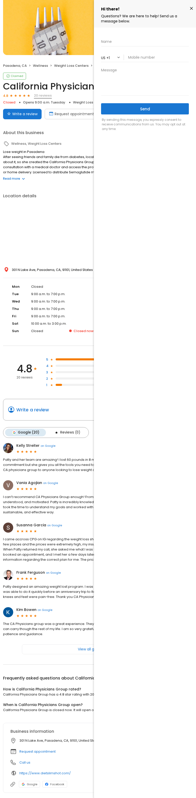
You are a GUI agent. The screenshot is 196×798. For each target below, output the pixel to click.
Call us (24, 762)
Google (32, 784)
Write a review (25, 113)
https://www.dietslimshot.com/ (45, 773)
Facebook (57, 784)
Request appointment (74, 113)
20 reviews (43, 95)
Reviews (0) (70, 432)
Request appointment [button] (37, 751)
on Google (48, 446)
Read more (11, 178)
